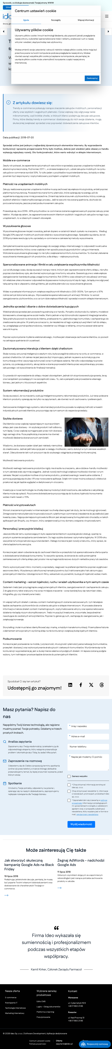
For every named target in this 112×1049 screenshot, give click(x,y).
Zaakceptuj (92, 78)
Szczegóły (56, 20)
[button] (95, 1044)
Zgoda (26, 20)
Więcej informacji (86, 20)
